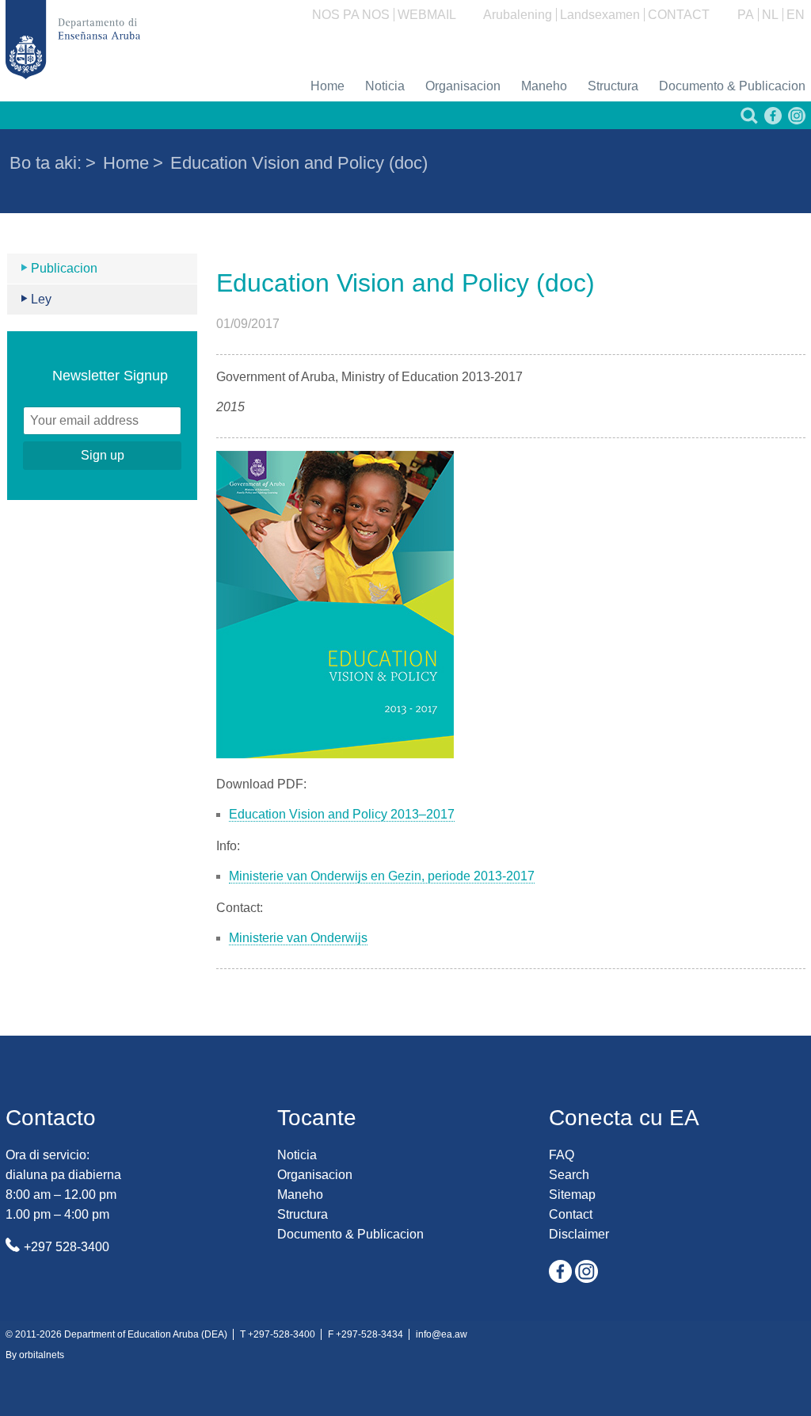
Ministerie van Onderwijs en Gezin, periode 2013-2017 (382, 876)
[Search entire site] (747, 120)
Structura (613, 86)
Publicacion (64, 268)
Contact (570, 1214)
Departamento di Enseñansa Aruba (73, 39)
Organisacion (463, 86)
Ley (41, 299)
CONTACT (679, 14)
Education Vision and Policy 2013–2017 (342, 814)
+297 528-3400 (66, 1247)
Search (569, 1174)
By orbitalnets (35, 1355)
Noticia (385, 86)
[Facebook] (771, 120)
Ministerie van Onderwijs (298, 938)
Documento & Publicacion (732, 86)
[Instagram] (795, 120)
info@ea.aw (441, 1334)
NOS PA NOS (351, 14)
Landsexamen (600, 14)
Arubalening (517, 14)
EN (795, 14)
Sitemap (572, 1194)
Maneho (544, 86)
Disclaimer (579, 1234)
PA (745, 14)
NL (770, 14)
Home (327, 86)
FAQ (561, 1155)
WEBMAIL (427, 14)
